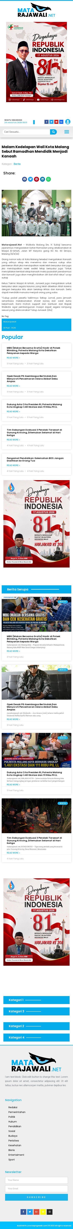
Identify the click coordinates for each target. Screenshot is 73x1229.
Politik (11, 1117)
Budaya (12, 1136)
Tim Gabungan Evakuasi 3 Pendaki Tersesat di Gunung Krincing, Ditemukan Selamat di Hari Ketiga (34, 432)
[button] (13, 68)
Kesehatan (14, 1145)
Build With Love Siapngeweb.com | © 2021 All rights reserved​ (44, 1225)
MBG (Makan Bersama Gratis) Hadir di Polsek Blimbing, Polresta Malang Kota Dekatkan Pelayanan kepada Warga (33, 350)
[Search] (53, 132)
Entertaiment (16, 1155)
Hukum (12, 1121)
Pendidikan (14, 1126)
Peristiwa (13, 1140)
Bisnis (11, 1150)
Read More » (13, 358)
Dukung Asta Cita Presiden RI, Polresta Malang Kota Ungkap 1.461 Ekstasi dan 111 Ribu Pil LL (34, 406)
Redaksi (12, 1107)
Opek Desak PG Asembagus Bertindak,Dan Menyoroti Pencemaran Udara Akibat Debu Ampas (32, 378)
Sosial (11, 1131)
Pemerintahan (16, 1112)
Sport (11, 1159)
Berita (17, 164)
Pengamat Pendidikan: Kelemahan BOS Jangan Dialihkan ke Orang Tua (35, 459)
